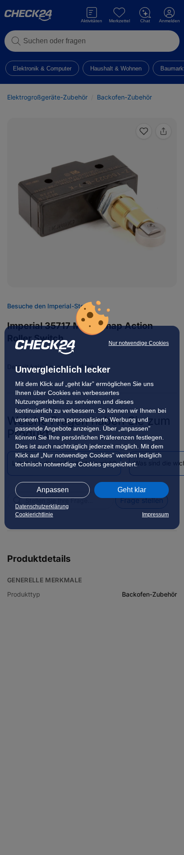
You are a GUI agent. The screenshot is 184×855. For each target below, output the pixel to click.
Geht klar (131, 490)
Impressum (155, 514)
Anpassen (53, 490)
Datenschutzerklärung (42, 506)
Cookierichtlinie (34, 514)
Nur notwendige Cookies (139, 343)
